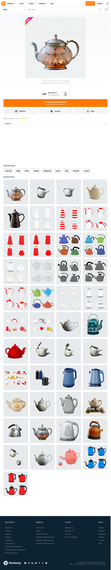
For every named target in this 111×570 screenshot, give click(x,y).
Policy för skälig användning (95, 564)
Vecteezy (8, 531)
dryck (58, 171)
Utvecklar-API (10, 543)
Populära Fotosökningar (44, 540)
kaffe (18, 171)
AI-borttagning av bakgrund (15, 550)
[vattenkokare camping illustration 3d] (95, 430)
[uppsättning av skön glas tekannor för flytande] (42, 218)
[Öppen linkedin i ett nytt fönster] (32, 563)
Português (100, 534)
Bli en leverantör (71, 537)
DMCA (38, 531)
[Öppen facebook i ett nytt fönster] (25, 563)
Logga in (98, 3)
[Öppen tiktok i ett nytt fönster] (39, 563)
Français (100, 540)
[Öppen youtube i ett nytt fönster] (46, 563)
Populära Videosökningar (45, 543)
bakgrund (47, 171)
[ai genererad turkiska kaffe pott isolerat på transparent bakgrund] (15, 218)
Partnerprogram (42, 534)
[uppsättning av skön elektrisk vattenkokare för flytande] (95, 457)
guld (66, 171)
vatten (86, 171)
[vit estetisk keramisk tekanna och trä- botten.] (42, 191)
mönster (76, 171)
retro (27, 171)
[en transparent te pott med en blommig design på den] (68, 324)
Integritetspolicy (78, 564)
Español (100, 531)
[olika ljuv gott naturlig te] (15, 324)
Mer (52, 4)
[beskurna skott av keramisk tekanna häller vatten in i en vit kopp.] (15, 457)
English (99, 528)
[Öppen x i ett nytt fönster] (43, 563)
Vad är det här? (23, 118)
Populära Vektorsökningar (45, 537)
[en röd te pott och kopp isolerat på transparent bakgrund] (68, 457)
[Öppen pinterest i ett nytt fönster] (36, 563)
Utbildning (9, 540)
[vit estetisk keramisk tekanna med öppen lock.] (42, 351)
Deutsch (100, 537)
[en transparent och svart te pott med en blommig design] (42, 404)
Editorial (42, 4)
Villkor (70, 564)
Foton (21, 4)
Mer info (8, 124)
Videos (31, 4)
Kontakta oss (69, 531)
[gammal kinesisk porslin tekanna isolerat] (95, 324)
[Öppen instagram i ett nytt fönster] (29, 563)
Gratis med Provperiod (55, 103)
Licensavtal (40, 528)
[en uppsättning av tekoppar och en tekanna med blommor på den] (95, 404)
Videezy (7, 534)
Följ (65, 95)
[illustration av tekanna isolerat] (68, 404)
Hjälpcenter (69, 528)
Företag (7, 537)
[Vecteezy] (3, 3)
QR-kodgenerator (11, 553)
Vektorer (10, 4)
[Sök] (99, 9)
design (36, 171)
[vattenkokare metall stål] (15, 430)
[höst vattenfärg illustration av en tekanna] (15, 404)
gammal (8, 171)
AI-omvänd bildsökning (13, 547)
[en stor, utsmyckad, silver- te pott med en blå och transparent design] (15, 191)
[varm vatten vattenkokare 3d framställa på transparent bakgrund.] (68, 377)
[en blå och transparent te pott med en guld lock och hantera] (42, 430)
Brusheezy (8, 528)
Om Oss (68, 534)
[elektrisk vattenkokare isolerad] (68, 430)
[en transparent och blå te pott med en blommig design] (42, 457)
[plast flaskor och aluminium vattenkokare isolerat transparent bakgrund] (42, 377)
